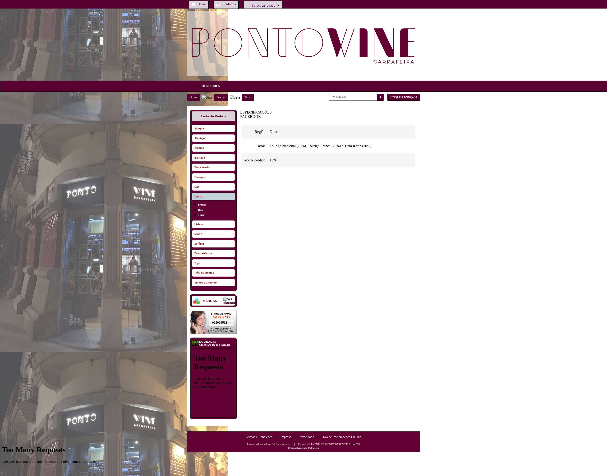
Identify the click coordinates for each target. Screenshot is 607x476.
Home (194, 97)
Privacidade (306, 437)
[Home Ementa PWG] (303, 77)
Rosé (200, 209)
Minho (198, 234)
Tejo (197, 263)
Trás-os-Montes (204, 272)
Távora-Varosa (203, 253)
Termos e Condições (259, 437)
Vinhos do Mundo (205, 282)
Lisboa (198, 224)
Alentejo (199, 138)
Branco (202, 204)
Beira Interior (202, 167)
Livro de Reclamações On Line (341, 437)
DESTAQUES (211, 86)
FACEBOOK (250, 116)
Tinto (247, 97)
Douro (221, 97)
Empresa (285, 437)
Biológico (200, 177)
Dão (196, 186)
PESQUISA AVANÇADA (404, 97)
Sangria (199, 128)
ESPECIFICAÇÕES (256, 112)
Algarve (199, 147)
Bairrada (199, 157)
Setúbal (199, 243)
